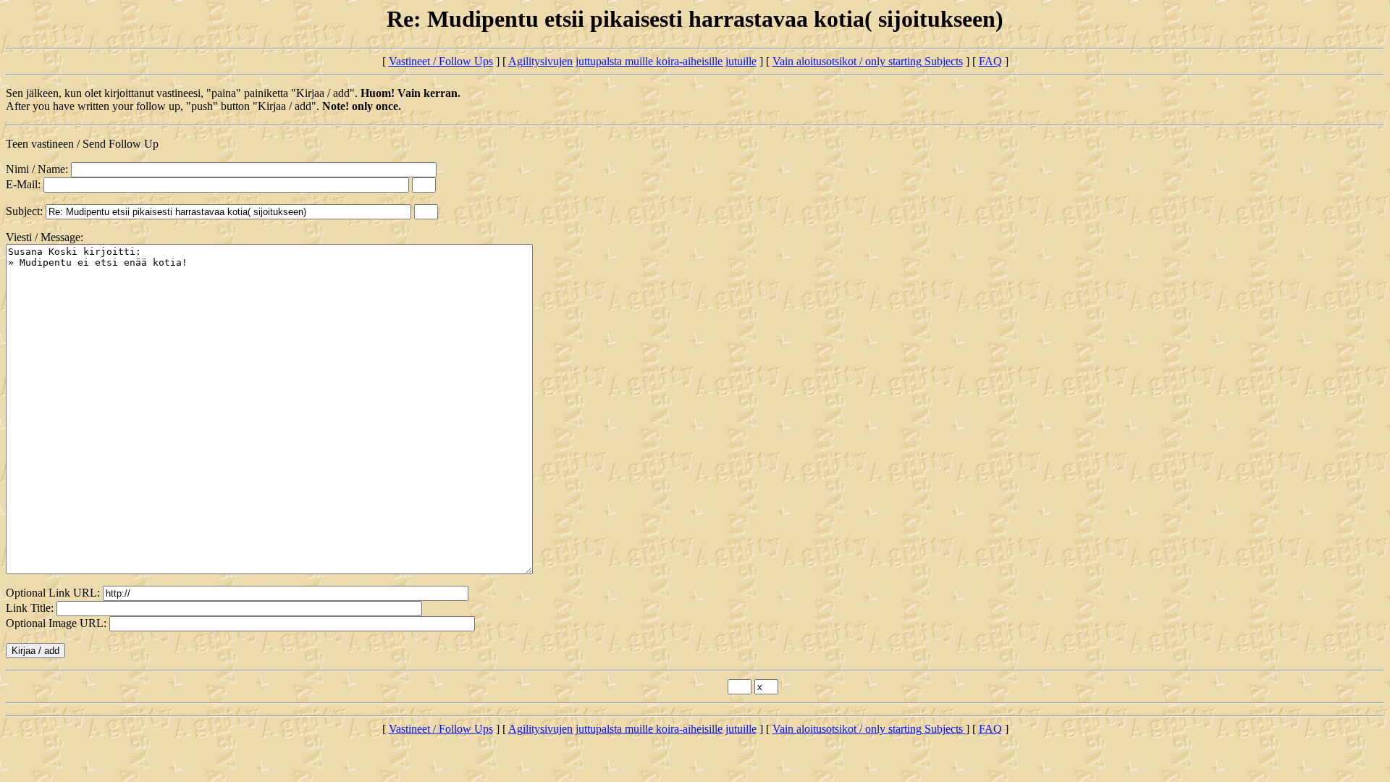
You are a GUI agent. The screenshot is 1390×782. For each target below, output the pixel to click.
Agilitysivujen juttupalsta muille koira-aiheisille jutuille (632, 61)
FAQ (990, 61)
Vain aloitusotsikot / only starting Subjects (867, 61)
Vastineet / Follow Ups (441, 61)
